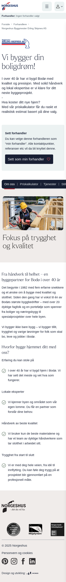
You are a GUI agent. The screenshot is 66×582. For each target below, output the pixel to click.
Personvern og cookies (17, 553)
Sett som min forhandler (26, 159)
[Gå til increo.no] (32, 573)
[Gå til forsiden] (10, 6)
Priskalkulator (29, 184)
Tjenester (49, 184)
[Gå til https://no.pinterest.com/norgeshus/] (5, 561)
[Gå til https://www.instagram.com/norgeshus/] (14, 561)
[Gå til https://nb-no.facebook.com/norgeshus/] (23, 561)
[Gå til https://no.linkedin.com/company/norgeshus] (32, 561)
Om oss (9, 184)
